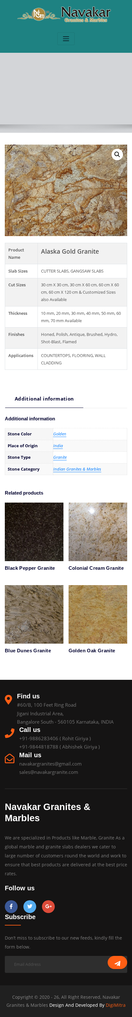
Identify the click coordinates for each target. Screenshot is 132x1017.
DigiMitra (115, 1005)
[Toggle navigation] (66, 38)
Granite (60, 457)
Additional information (44, 398)
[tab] (44, 401)
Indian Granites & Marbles (77, 469)
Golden (59, 434)
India (58, 446)
